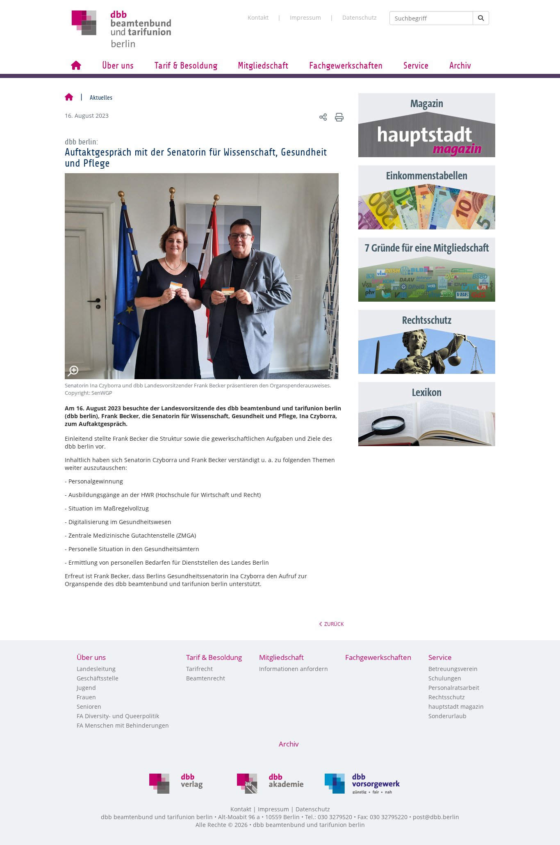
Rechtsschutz (446, 697)
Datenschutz (359, 17)
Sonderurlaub (447, 716)
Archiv (460, 66)
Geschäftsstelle (97, 678)
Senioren (89, 706)
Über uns (118, 66)
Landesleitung (96, 669)
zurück (334, 624)
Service (415, 66)
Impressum (305, 17)
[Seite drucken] (338, 116)
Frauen (86, 697)
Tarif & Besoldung (186, 66)
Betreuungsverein (453, 669)
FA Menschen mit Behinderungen (123, 725)
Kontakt (258, 17)
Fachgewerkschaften (345, 66)
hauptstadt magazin (456, 706)
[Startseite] (69, 97)
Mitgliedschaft (263, 66)
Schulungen (444, 678)
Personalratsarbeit (453, 688)
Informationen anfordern (293, 669)
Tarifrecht (199, 669)
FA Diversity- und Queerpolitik (118, 716)
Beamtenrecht (205, 678)
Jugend (86, 688)
